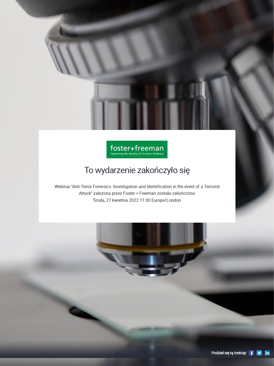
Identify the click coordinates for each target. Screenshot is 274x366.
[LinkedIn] (267, 352)
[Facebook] (251, 352)
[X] (259, 352)
